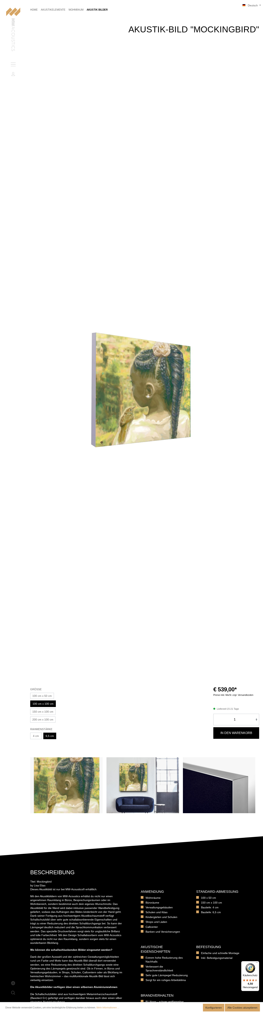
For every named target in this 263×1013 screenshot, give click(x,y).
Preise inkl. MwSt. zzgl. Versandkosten (233, 695)
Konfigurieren (213, 1007)
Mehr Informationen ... (107, 1007)
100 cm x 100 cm (43, 703)
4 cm (36, 735)
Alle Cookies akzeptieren (242, 1007)
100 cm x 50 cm (42, 695)
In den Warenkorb (236, 733)
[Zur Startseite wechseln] (13, 30)
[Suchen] (13, 993)
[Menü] (13, 64)
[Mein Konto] (13, 74)
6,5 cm (50, 735)
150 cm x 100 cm (42, 711)
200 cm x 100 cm (42, 719)
